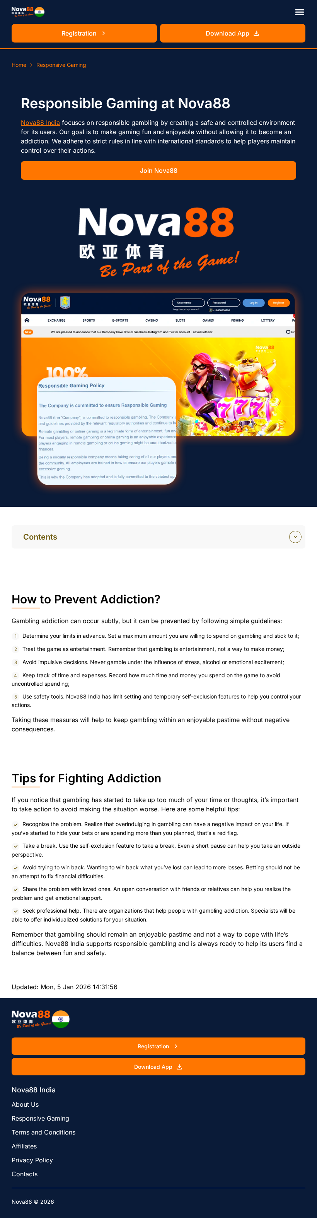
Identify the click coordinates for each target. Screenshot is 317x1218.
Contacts (24, 1174)
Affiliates (24, 1146)
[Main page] (28, 12)
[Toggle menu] (299, 12)
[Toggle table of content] (295, 537)
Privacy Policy (32, 1160)
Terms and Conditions (43, 1132)
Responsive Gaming (40, 1118)
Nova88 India (40, 122)
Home (19, 64)
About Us (25, 1104)
